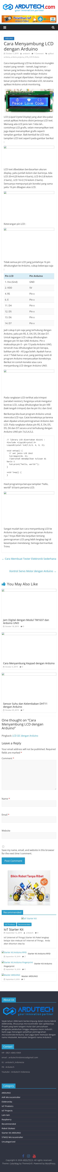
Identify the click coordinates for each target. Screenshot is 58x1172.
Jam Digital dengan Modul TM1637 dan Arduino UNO (26, 621)
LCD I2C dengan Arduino (25, 735)
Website (6, 830)
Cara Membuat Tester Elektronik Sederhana (29, 558)
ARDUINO (9, 38)
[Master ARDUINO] (11, 975)
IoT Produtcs (10, 924)
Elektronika (7, 1101)
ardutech (26, 53)
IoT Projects (7, 1110)
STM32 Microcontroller (12, 1137)
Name (6, 798)
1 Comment (39, 53)
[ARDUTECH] (28, 1006)
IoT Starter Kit (14, 929)
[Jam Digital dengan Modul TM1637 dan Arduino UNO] (29, 590)
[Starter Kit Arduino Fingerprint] (17, 962)
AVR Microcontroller (11, 1097)
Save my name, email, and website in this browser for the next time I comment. (28, 852)
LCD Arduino (34, 57)
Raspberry (6, 1119)
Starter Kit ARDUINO (11, 1132)
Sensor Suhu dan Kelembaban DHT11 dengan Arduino (25, 705)
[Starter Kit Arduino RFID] (14, 952)
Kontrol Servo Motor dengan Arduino (32, 571)
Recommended (24, 924)
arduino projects (17, 57)
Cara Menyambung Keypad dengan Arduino (29, 663)
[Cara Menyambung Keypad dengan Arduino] (29, 633)
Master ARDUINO (30, 976)
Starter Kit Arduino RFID (39, 953)
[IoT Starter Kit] (29, 918)
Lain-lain (6, 1115)
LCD (26, 57)
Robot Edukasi (8, 1128)
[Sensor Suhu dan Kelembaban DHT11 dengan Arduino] (29, 674)
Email (5, 814)
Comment (8, 758)
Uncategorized (8, 1141)
